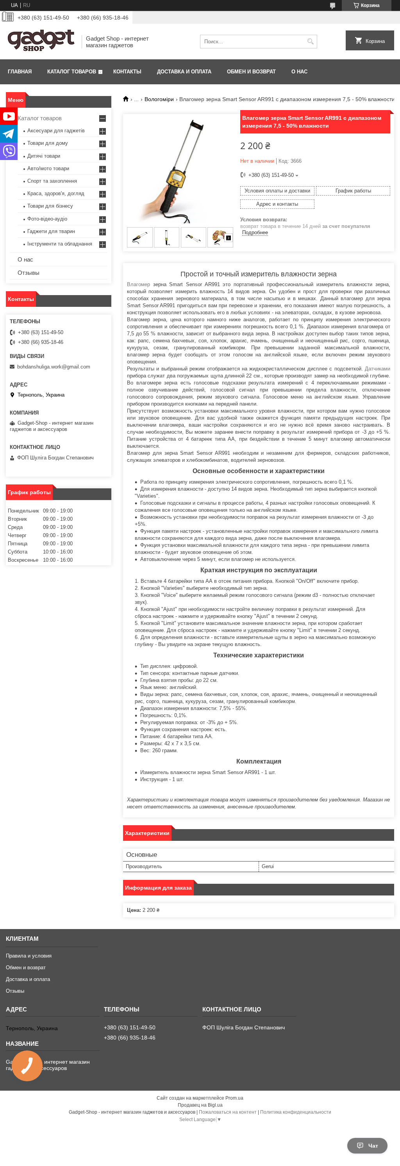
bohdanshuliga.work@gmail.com (53, 367)
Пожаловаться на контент (228, 1112)
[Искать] (310, 41)
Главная (20, 72)
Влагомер (138, 284)
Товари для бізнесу (50, 206)
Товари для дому (47, 143)
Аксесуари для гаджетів (56, 131)
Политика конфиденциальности (295, 1112)
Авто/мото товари (48, 168)
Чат (373, 1146)
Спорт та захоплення (52, 181)
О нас (299, 72)
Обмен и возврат (251, 72)
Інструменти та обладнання (59, 244)
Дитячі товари (43, 156)
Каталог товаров (71, 72)
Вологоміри (159, 99)
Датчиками (377, 369)
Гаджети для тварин (51, 231)
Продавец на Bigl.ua (200, 1105)
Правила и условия (29, 956)
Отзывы (28, 272)
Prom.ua (234, 1098)
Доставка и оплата (184, 72)
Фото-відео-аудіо (47, 219)
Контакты (127, 72)
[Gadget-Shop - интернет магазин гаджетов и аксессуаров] (41, 41)
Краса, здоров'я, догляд (55, 193)
